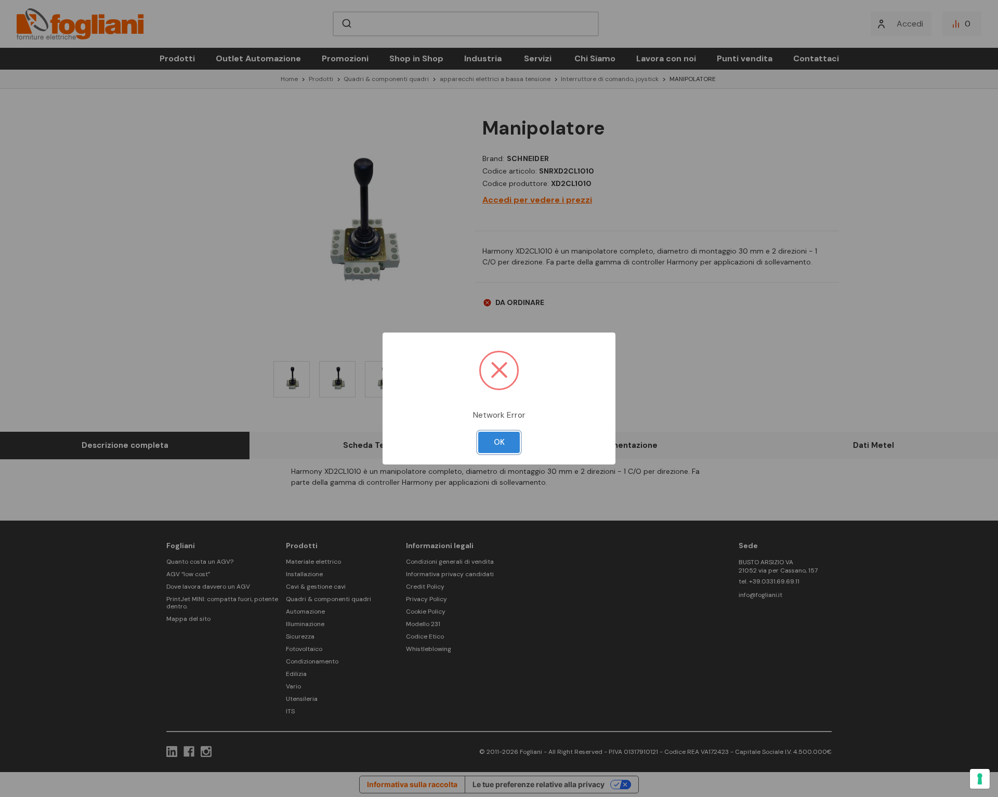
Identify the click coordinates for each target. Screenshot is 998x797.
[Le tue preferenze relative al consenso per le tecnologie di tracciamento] (980, 779)
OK (499, 442)
